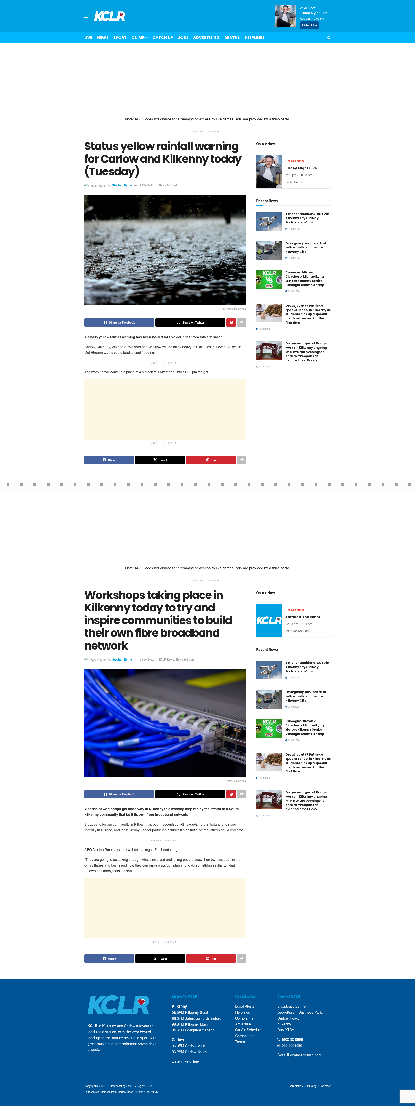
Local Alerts (245, 1006)
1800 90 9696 (291, 1039)
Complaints (244, 1018)
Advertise (243, 1023)
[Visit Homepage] (109, 16)
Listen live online (185, 1061)
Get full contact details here (299, 1054)
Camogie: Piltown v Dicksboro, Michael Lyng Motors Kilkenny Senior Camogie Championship (304, 278)
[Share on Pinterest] (231, 322)
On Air (138, 37)
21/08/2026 (293, 228)
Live (88, 37)
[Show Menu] (86, 16)
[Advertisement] (207, 79)
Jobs (183, 37)
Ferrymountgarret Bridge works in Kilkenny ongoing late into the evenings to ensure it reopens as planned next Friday (306, 351)
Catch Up (163, 37)
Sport (120, 37)
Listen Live (309, 25)
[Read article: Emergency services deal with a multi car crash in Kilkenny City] (269, 250)
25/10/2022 (147, 185)
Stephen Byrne (122, 185)
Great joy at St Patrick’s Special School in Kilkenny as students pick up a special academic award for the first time (308, 314)
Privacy (312, 1086)
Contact (326, 1086)
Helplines (255, 37)
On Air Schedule (248, 1029)
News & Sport (168, 185)
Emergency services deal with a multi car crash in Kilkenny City (305, 247)
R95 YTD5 (285, 1029)
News (103, 37)
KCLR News (166, 659)
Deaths (232, 37)
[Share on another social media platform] (241, 322)
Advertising (206, 37)
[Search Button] (329, 37)
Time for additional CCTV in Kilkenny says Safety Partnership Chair (307, 218)
